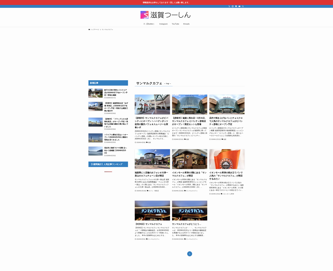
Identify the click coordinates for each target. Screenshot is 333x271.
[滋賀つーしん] (166, 15)
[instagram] (232, 6)
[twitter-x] (229, 6)
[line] (236, 6)
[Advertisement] (166, 51)
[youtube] (239, 6)
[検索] (243, 6)
